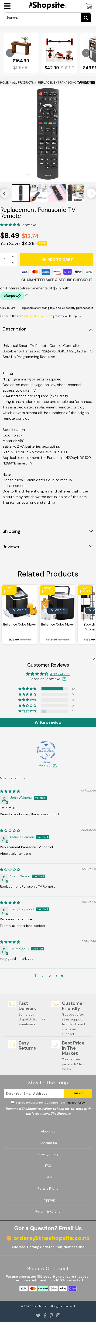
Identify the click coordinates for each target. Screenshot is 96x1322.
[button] (10, 225)
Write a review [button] (48, 722)
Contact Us (48, 1143)
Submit (78, 1093)
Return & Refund (48, 1211)
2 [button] (43, 976)
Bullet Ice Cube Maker (19, 624)
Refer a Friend (48, 1188)
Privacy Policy (75, 1102)
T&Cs (48, 1177)
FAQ (48, 1166)
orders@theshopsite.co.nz (51, 1238)
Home (4, 82)
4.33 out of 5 (60, 674)
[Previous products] (10, 53)
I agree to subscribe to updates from (50, 1102)
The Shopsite (40, 1306)
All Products (23, 82)
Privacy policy (48, 1154)
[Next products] (86, 53)
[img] (10, 791)
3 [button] (50, 976)
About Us (48, 1131)
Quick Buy (20, 610)
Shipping (48, 1200)
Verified (45, 765)
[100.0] (46, 750)
